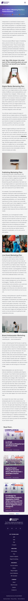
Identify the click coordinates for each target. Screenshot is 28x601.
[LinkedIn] (7, 528)
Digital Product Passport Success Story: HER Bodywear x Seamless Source (14, 470)
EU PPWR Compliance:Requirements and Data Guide (16, 444)
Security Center (6, 598)
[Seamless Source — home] (5, 2)
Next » (17, 513)
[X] (20, 528)
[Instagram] (12, 528)
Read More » (8, 447)
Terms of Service (21, 598)
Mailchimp (23, 136)
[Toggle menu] (25, 2)
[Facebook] (16, 528)
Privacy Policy (14, 598)
